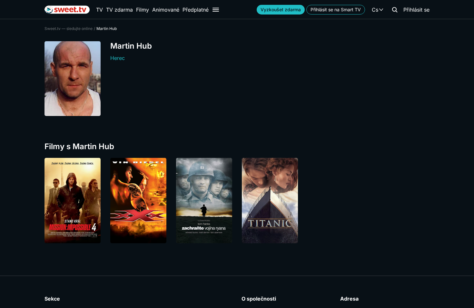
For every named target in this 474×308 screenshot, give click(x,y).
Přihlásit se (416, 9)
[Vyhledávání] (395, 9)
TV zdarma (119, 9)
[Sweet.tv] (67, 9)
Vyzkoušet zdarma (281, 9)
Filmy (142, 9)
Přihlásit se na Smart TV (336, 9)
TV (99, 9)
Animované (165, 9)
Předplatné (196, 9)
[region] (237, 200)
